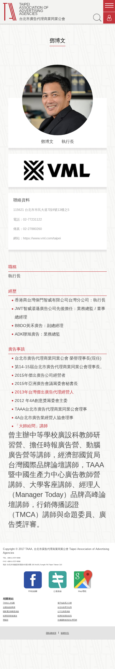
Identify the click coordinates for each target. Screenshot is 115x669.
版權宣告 (65, 633)
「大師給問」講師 (31, 425)
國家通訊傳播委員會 (11, 611)
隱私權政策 (51, 633)
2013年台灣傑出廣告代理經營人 (44, 392)
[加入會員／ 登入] (109, 18)
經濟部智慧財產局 (65, 616)
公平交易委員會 (64, 611)
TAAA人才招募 (9, 603)
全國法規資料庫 (9, 607)
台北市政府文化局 (65, 607)
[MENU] (109, 6)
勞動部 (5, 620)
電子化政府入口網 (65, 603)
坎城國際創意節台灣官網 (67, 620)
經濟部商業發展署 (10, 616)
